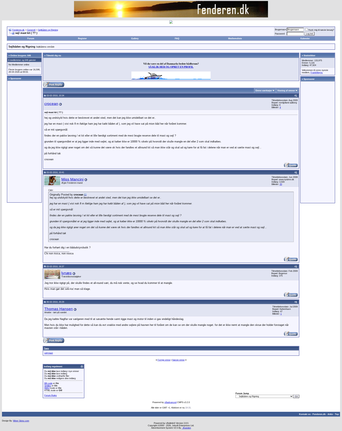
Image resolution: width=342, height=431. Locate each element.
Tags (46, 348)
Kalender (305, 38)
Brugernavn (280, 29)
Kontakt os (305, 414)
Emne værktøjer (264, 90)
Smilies (47, 385)
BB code (48, 383)
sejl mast (48, 353)
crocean (51, 104)
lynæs (66, 273)
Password (280, 33)
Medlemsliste (235, 38)
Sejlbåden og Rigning (48, 30)
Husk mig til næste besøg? (321, 30)
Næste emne (178, 360)
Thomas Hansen (58, 309)
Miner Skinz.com (21, 421)
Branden (186, 428)
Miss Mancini (72, 179)
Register (82, 38)
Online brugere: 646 (20, 55)
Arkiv (330, 414)
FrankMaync (317, 72)
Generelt (31, 30)
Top (337, 414)
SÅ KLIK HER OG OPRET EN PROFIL (171, 66)
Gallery (135, 38)
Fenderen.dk (18, 30)
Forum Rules (50, 395)
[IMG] (47, 388)
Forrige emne (164, 360)
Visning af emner (286, 90)
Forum (30, 38)
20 (281, 184)
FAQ (177, 38)
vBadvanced (170, 402)
